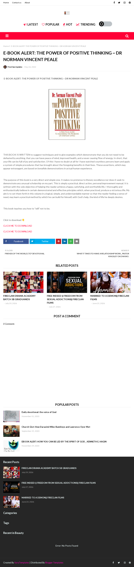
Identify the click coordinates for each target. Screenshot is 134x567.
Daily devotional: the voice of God (39, 412)
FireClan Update (15, 67)
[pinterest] (129, 2)
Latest (32, 24)
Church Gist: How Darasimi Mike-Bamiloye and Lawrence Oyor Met (56, 427)
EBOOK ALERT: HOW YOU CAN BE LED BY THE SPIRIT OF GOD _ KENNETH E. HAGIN (64, 441)
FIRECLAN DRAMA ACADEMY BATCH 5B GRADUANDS (19, 297)
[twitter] (119, 2)
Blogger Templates (54, 562)
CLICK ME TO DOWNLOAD (17, 225)
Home (6, 2)
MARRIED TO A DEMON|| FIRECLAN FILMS (109, 297)
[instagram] (124, 2)
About (27, 2)
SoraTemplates (22, 562)
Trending (87, 24)
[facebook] (114, 2)
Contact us (16, 2)
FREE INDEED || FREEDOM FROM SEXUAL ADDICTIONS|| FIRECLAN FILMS (65, 299)
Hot (69, 24)
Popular (52, 24)
